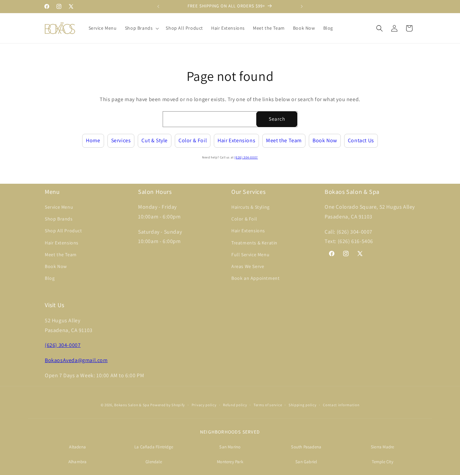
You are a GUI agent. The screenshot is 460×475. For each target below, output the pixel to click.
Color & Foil (192, 140)
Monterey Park (230, 462)
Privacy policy (204, 405)
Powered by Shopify (167, 405)
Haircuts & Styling (250, 207)
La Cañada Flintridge (153, 447)
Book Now (325, 140)
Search (277, 119)
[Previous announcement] (158, 6)
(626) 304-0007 (246, 157)
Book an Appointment (255, 278)
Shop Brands (59, 219)
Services (121, 140)
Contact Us (361, 140)
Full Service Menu (250, 254)
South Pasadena (306, 447)
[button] (141, 28)
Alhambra (77, 462)
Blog (50, 278)
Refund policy (235, 405)
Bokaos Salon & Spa (132, 405)
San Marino (229, 447)
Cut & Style (154, 140)
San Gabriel (306, 462)
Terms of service (268, 405)
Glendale (153, 462)
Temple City (382, 462)
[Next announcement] (301, 6)
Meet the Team (284, 140)
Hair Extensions (236, 140)
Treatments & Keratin (254, 243)
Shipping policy (303, 405)
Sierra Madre (382, 447)
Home (93, 140)
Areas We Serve (247, 266)
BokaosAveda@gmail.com (76, 360)
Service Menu (59, 207)
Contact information (341, 405)
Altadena (77, 447)
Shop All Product (63, 231)
